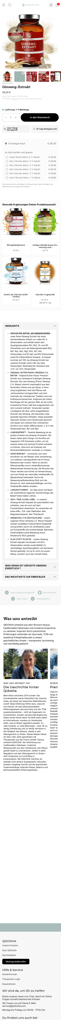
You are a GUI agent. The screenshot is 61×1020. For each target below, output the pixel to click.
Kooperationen (9, 984)
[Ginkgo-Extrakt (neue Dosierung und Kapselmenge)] (45, 224)
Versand (14, 99)
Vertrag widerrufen (16, 961)
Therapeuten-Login (11, 979)
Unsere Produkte (10, 945)
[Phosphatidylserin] (16, 224)
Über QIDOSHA (9, 950)
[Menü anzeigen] (4, 5)
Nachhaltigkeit (9, 955)
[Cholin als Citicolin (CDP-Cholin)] (16, 274)
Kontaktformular (9, 974)
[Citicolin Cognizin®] (45, 274)
